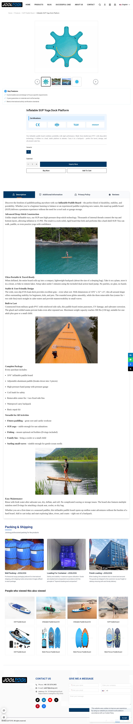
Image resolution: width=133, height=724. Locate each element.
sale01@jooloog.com (50, 688)
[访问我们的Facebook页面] (44, 706)
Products (17, 13)
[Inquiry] (110, 4)
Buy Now (46, 171)
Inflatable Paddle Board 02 (82, 622)
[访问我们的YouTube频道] (50, 700)
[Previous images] (37, 81)
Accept (124, 718)
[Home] (12, 4)
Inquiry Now (73, 164)
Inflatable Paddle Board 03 (51, 622)
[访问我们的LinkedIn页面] (44, 700)
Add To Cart (86, 171)
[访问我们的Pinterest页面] (38, 706)
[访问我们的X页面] (56, 700)
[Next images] (95, 81)
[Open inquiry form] (3, 710)
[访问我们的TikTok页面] (38, 700)
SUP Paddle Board (28, 13)
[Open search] (100, 4)
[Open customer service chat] (3, 717)
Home (10, 13)
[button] (115, 4)
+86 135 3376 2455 (50, 684)
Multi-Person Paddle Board (51, 652)
